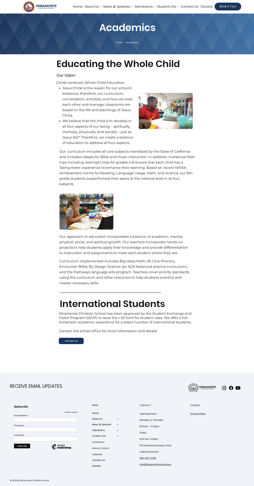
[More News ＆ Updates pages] (132, 6)
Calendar (97, 454)
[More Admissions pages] (154, 6)
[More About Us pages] (100, 6)
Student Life (99, 436)
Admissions (98, 430)
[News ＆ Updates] (118, 424)
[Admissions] (118, 430)
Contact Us (98, 460)
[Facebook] (231, 388)
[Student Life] (118, 436)
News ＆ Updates (101, 424)
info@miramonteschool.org (155, 464)
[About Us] (118, 419)
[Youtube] (238, 388)
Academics (98, 442)
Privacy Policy (198, 413)
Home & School (100, 448)
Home (95, 413)
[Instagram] (224, 388)
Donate (96, 466)
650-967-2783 (148, 458)
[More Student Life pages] (178, 6)
